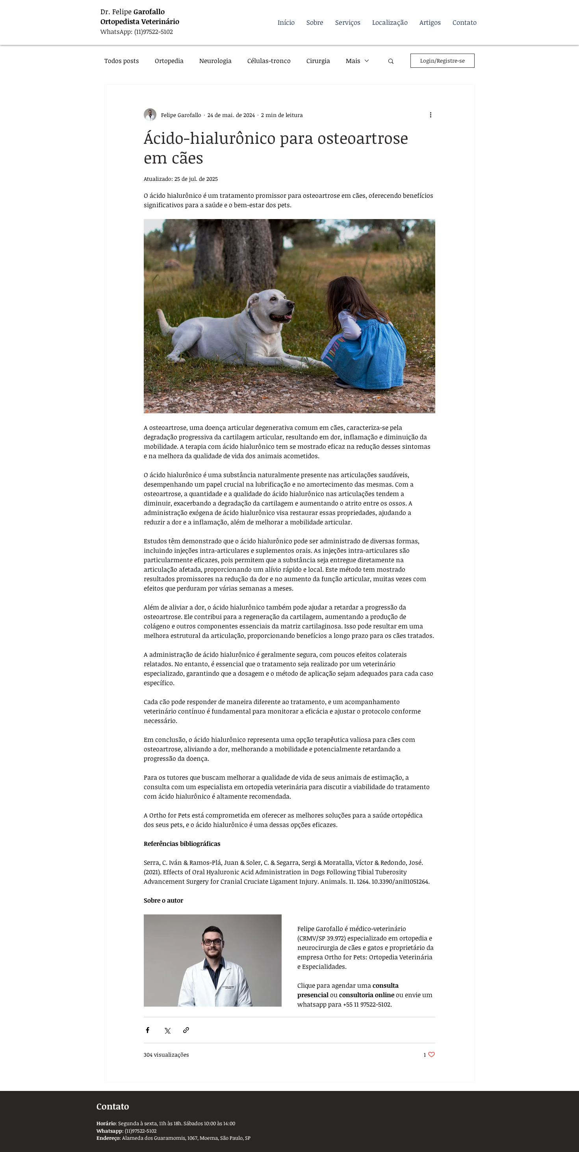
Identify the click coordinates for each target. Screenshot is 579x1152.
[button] (391, 61)
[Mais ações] (430, 114)
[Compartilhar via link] (186, 1030)
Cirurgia (318, 61)
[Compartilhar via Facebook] (147, 1030)
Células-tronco (269, 61)
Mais (353, 61)
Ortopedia (169, 61)
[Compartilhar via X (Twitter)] (167, 1030)
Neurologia (215, 61)
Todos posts (121, 61)
